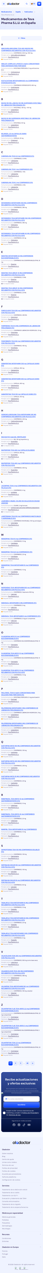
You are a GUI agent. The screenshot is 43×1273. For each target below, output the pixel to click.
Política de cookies (8, 1171)
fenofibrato (14, 347)
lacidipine (14, 492)
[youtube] (29, 1125)
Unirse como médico (9, 1162)
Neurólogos (6, 1228)
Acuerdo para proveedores (11, 1174)
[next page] (32, 1063)
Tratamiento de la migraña (11, 1204)
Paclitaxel (14, 699)
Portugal (5, 1254)
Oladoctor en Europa (10, 1247)
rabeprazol (14, 805)
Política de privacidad (9, 1168)
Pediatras (5, 1220)
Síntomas (5, 1241)
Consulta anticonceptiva (10, 1201)
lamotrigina (14, 523)
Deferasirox (14, 209)
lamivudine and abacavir (18, 55)
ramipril (13, 834)
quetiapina (14, 752)
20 (27, 1063)
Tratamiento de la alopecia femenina (15, 1207)
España (18, 12)
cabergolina (14, 160)
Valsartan (13, 993)
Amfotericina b (15, 72)
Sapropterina (15, 856)
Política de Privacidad (30, 1113)
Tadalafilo (14, 909)
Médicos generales (8, 1217)
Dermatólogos (7, 1226)
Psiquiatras (6, 1223)
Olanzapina (14, 644)
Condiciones (6, 1238)
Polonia (4, 1251)
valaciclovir (14, 962)
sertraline (13, 871)
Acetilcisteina (15, 87)
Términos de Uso (15, 1115)
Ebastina (13, 264)
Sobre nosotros (7, 1153)
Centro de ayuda (8, 1159)
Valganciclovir (15, 977)
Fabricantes (28, 12)
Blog (3, 1156)
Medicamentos (6, 12)
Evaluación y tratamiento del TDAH (14, 1198)
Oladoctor (6, 1149)
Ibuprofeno (14, 441)
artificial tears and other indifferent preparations (25, 507)
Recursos (5, 1234)
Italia (3, 1257)
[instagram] (19, 1125)
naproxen (14, 594)
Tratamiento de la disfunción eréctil (14, 1189)
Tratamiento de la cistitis (10, 1192)
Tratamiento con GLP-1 (10, 1195)
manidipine (14, 543)
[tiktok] (24, 1125)
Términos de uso (8, 1165)
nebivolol (14, 607)
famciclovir (14, 317)
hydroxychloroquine (17, 421)
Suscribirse (21, 1105)
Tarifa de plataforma (9, 1177)
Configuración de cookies (11, 1180)
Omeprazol (14, 140)
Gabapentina (15, 370)
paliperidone (15, 109)
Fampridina (14, 332)
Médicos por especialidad (12, 1213)
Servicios (5, 1186)
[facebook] (14, 1125)
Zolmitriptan (14, 1017)
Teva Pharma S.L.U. (13, 57)
